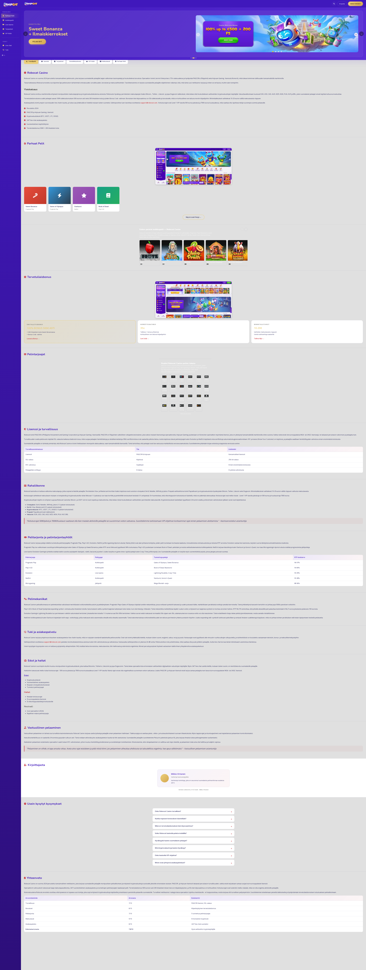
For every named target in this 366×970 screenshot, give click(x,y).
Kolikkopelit (9, 20)
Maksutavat (106, 61)
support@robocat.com (148, 103)
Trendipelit (32, 61)
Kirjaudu (342, 4)
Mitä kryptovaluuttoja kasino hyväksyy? (170, 848)
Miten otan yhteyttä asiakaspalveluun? (170, 863)
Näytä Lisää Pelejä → (193, 217)
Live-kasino (9, 25)
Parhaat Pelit (9, 16)
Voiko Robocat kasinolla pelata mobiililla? (171, 833)
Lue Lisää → (144, 338)
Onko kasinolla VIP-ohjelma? (166, 855)
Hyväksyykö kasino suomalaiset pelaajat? (171, 840)
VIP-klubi (8, 33)
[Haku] (334, 4)
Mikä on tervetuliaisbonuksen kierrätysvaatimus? (174, 826)
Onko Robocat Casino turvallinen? (168, 811)
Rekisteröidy (355, 4)
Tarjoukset (9, 29)
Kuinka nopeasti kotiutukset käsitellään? (170, 818)
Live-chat (8, 45)
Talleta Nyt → (259, 338)
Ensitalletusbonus (75, 61)
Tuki (6, 50)
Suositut (46, 61)
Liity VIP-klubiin (41, 41)
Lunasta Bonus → (33, 339)
